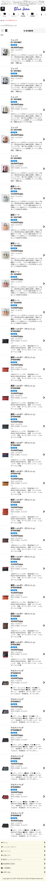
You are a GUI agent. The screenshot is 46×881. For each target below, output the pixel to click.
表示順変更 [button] (29, 31)
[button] (3, 9)
